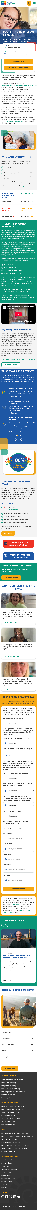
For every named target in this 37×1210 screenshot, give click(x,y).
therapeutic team (26, 277)
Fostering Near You (8, 1125)
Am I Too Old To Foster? (9, 1139)
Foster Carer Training (8, 1116)
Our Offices (5, 1166)
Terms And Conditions (9, 1169)
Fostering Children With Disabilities (13, 1092)
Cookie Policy (6, 1172)
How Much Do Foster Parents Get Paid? (15, 1133)
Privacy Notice (6, 1175)
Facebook (6, 1196)
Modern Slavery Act (8, 1178)
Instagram (2, 1196)
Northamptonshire (30, 85)
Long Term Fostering (8, 1086)
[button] (17, 435)
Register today (11, 578)
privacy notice (18, 904)
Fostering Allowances (8, 1098)
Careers (4, 1184)
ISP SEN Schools (6, 1163)
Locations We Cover (8, 1151)
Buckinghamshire (7, 85)
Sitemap (4, 1187)
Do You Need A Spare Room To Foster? (15, 1145)
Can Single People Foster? (10, 1142)
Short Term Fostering (8, 1083)
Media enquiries (6, 1181)
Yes (9, 828)
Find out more (16, 420)
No (20, 828)
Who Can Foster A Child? (10, 1112)
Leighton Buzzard (7, 1044)
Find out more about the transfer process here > (18, 359)
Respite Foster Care (8, 1095)
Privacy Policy (25, 910)
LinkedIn (14, 1196)
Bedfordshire (18, 85)
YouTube (19, 1196)
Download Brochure (18, 68)
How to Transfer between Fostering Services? (17, 1136)
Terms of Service (9, 912)
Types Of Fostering (8, 1122)
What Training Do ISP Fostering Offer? (14, 1148)
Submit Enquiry (18, 889)
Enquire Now (18, 61)
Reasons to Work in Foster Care (12, 1106)
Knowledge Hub (6, 1160)
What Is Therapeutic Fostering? (12, 1080)
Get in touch (8, 533)
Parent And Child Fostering (10, 1089)
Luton (3, 1051)
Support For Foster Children (11, 1118)
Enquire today (10, 365)
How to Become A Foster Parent (12, 1109)
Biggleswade (5, 1038)
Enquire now (29, 3)
